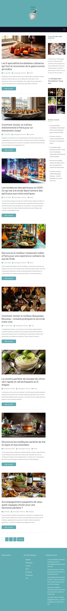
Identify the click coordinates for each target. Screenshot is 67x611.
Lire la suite (8, 88)
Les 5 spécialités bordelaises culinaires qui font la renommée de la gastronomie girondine (23, 66)
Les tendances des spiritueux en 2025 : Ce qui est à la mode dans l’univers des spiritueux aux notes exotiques (23, 190)
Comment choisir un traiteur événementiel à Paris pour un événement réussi (17, 127)
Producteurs (29, 575)
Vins (32, 325)
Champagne (29, 562)
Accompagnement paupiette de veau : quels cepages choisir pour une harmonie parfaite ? (22, 504)
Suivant (20, 539)
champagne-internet (19, 73)
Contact (4, 559)
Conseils (31, 134)
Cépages (31, 511)
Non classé (28, 572)
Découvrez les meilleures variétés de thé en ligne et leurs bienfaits (23, 443)
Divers (31, 73)
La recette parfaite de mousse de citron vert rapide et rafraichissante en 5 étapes (23, 381)
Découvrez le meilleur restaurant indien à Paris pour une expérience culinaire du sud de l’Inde (23, 255)
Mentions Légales (7, 562)
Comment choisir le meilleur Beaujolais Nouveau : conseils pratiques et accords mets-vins (23, 318)
